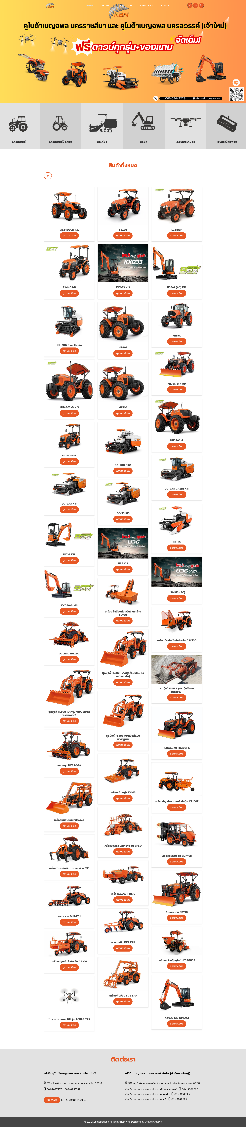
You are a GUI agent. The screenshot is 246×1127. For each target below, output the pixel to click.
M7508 (123, 407)
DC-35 (177, 542)
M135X (177, 336)
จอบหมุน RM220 (69, 654)
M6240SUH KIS (69, 230)
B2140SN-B (69, 456)
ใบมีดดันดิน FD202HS (177, 748)
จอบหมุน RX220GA (69, 765)
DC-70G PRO (123, 465)
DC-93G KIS (69, 504)
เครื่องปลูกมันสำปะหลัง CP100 (69, 962)
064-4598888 (190, 1089)
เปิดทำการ (52, 1100)
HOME (89, 5)
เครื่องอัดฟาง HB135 (123, 894)
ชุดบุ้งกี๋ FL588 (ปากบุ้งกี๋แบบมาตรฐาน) (177, 690)
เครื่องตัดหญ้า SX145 (123, 792)
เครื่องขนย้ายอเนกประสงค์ (69, 820)
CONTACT (166, 5)
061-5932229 (182, 1094)
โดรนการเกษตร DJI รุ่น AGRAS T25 (69, 1019)
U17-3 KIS (69, 555)
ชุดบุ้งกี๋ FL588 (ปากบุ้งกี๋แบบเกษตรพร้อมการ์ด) (123, 674)
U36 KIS (123, 563)
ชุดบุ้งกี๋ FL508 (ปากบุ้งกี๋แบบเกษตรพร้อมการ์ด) (69, 713)
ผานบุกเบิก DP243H (123, 942)
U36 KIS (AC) (177, 592)
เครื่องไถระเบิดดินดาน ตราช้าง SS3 (69, 868)
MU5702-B (177, 440)
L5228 (123, 230)
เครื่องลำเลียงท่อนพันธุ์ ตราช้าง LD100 (123, 613)
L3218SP (176, 230)
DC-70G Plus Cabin (69, 345)
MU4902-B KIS (69, 407)
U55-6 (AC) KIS (176, 287)
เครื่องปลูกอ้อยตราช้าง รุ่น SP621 (123, 846)
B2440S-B (69, 287)
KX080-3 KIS (69, 605)
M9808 (123, 347)
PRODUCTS (146, 5)
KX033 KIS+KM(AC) (177, 1018)
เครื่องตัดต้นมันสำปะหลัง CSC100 (176, 640)
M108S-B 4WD (177, 384)
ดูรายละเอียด (69, 235)
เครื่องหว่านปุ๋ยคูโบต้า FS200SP (176, 960)
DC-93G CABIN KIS (177, 489)
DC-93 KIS (122, 513)
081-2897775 (54, 1089)
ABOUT (105, 5)
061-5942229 (179, 1099)
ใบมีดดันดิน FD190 (177, 912)
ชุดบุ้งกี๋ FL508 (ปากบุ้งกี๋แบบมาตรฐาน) (123, 737)
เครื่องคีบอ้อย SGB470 (123, 996)
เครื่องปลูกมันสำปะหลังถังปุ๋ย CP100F (177, 801)
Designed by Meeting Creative (146, 1122)
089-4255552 (72, 1089)
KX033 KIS (123, 287)
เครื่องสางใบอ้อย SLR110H (176, 856)
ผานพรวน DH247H (69, 916)
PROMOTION (125, 5)
